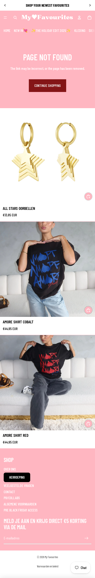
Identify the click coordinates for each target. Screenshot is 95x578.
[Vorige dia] (5, 5)
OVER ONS (10, 469)
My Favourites (51, 557)
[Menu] (5, 17)
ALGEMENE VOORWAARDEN (20, 504)
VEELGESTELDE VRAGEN (19, 485)
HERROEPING (17, 477)
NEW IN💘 (21, 30)
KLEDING (79, 30)
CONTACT (9, 491)
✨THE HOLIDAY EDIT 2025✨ (51, 30)
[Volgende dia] (90, 5)
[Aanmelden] (86, 538)
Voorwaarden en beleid (47, 566)
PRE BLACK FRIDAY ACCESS (21, 510)
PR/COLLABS (12, 497)
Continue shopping (47, 85)
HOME (6, 30)
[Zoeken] (15, 17)
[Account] (79, 17)
